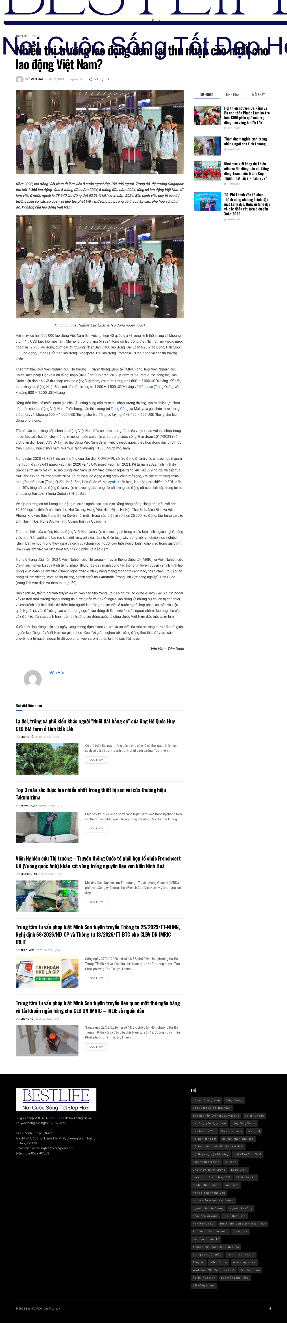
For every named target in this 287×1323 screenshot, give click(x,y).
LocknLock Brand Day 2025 (211, 1177)
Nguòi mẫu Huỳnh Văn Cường (213, 1201)
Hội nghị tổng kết (204, 1139)
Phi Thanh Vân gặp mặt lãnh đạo (243, 1224)
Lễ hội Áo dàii (245, 1177)
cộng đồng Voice (243, 1123)
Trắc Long (28, 950)
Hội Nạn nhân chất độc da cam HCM (218, 1146)
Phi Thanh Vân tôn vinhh (210, 1231)
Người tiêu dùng (241, 1208)
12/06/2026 (45, 737)
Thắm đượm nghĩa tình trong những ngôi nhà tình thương (245, 141)
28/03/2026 (45, 1019)
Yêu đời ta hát (250, 1270)
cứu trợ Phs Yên (204, 1131)
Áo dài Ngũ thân (204, 1278)
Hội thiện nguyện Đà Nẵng (211, 1154)
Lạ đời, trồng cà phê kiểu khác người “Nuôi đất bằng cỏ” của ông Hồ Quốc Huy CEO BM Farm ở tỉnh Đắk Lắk (95, 725)
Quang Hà (240, 1231)
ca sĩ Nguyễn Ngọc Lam (209, 1123)
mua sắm (231, 1185)
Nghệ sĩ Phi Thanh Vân (209, 1193)
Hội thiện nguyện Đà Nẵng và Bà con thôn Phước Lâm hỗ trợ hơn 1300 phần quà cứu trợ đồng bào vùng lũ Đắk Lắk (247, 115)
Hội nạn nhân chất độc (237, 1139)
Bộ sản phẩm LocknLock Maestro (216, 1116)
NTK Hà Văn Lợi (203, 1224)
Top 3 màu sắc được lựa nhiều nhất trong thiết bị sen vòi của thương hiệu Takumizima (91, 793)
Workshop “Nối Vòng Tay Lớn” (214, 1270)
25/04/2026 (48, 874)
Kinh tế (78, 79)
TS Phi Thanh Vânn (240, 1255)
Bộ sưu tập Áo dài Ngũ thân (212, 1108)
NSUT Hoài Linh (235, 1216)
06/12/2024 (56, 79)
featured (254, 1131)
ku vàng (230, 1162)
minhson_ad (29, 806)
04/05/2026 (48, 806)
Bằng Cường (234, 1100)
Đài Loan (146, 387)
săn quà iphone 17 (206, 1239)
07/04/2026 (46, 950)
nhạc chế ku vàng (205, 1216)
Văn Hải (37, 79)
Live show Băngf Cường (209, 1170)
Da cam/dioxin (231, 1131)
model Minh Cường (206, 1185)
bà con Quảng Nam (206, 1100)
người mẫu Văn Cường (208, 1208)
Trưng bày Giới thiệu (207, 1255)
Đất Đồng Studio (204, 1286)
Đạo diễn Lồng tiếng (235, 1278)
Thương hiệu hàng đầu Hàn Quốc (216, 1247)
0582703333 (40, 1153)
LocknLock (238, 1170)
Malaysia (109, 482)
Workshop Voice (244, 1262)
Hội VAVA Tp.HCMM (248, 1154)
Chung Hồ (27, 737)
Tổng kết (199, 1262)
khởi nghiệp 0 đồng (206, 1162)
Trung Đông (119, 409)
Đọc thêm (96, 760)
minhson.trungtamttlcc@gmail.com (48, 1148)
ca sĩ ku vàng (254, 1116)
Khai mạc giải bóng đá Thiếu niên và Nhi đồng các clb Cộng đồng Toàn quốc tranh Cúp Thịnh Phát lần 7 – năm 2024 (246, 171)
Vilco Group (219, 1262)
